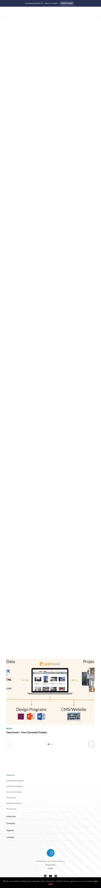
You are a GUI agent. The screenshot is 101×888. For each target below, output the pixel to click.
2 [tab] (50, 744)
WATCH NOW (67, 3)
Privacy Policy (50, 865)
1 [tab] (48, 744)
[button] (94, 775)
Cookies (50, 868)
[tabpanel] (50, 695)
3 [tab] (52, 744)
